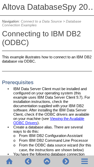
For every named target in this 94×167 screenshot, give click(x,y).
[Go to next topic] (65, 161)
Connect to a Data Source (41, 21)
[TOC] (84, 161)
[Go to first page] (9, 161)
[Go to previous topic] (28, 161)
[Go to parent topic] (47, 161)
